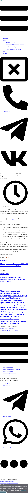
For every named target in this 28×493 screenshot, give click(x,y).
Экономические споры (10, 42)
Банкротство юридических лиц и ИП (14, 49)
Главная (4, 36)
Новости (5, 51)
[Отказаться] (6, 492)
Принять (23, 490)
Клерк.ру (7, 257)
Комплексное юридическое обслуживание (15, 44)
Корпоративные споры (10, 45)
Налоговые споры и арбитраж (12, 47)
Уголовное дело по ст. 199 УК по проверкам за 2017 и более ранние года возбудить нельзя (12, 279)
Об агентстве (5, 38)
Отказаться (3, 492)
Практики (5, 40)
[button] (14, 18)
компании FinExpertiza (12, 219)
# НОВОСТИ (4, 260)
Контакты (5, 53)
